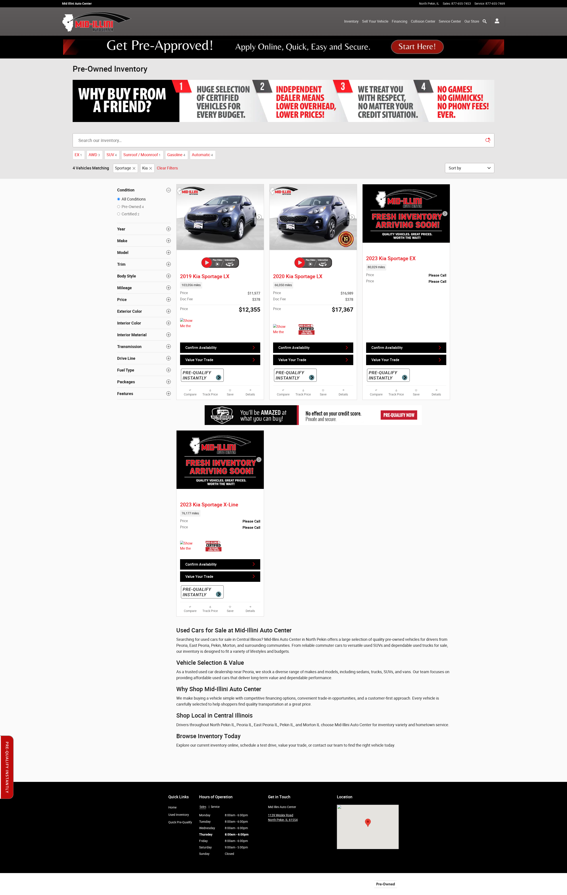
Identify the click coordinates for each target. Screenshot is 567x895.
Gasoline (176, 154)
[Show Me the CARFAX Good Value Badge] (188, 323)
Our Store (471, 21)
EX (78, 154)
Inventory (351, 21)
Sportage (123, 168)
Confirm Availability (201, 348)
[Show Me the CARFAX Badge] (188, 546)
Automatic (202, 154)
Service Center (450, 21)
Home (172, 807)
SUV (112, 154)
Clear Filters (167, 168)
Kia (145, 168)
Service (215, 806)
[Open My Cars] (495, 21)
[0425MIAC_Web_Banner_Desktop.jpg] (283, 101)
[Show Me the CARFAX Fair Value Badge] (281, 329)
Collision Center (423, 21)
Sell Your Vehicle (375, 21)
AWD (94, 154)
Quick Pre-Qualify (180, 822)
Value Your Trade (199, 360)
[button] (220, 285)
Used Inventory (178, 814)
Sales (203, 806)
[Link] (283, 47)
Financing (399, 21)
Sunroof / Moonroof (142, 154)
